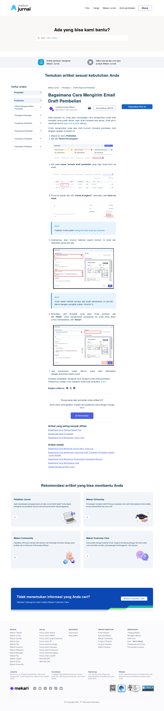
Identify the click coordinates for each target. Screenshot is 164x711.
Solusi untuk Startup (47, 633)
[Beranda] (20, 8)
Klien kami (131, 638)
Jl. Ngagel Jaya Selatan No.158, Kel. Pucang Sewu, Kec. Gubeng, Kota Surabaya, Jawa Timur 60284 (68, 676)
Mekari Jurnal (109, 8)
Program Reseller (105, 644)
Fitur (87, 8)
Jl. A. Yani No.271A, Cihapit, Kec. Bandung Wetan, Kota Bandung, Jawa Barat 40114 (101, 676)
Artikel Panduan (104, 647)
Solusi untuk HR (45, 641)
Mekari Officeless (17, 650)
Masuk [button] (145, 8)
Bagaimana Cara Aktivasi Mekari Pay (65, 430)
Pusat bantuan (103, 633)
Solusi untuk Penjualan (48, 647)
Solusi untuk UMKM (47, 636)
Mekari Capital (15, 659)
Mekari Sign (14, 641)
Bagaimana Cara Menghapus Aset (63, 463)
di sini (103, 381)
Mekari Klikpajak (16, 653)
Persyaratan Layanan (136, 647)
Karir (129, 641)
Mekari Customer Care (134, 598)
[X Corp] (71, 388)
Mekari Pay (14, 656)
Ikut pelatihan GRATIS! (104, 108)
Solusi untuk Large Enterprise (50, 638)
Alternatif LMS (44, 661)
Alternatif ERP (44, 659)
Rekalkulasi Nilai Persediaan (60, 434)
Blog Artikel (73, 636)
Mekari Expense (16, 647)
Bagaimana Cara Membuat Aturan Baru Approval (70, 448)
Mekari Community (105, 638)
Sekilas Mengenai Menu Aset (61, 467)
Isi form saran (82, 415)
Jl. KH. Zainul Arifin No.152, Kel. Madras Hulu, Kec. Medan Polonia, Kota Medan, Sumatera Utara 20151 (136, 676)
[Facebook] (67, 388)
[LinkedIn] (74, 388)
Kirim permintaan (127, 8)
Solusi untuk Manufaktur (48, 653)
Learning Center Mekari (65, 107)
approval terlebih (71, 123)
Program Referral (105, 641)
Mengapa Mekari (134, 636)
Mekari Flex (14, 644)
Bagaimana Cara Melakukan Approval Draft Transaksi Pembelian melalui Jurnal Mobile (81, 454)
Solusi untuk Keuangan (48, 644)
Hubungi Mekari (104, 636)
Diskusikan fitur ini (137, 106)
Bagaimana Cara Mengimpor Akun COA (66, 438)
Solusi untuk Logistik (47, 656)
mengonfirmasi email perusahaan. (89, 230)
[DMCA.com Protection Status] (148, 688)
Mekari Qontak (16, 638)
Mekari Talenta (16, 633)
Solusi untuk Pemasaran (48, 650)
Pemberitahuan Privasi (136, 644)
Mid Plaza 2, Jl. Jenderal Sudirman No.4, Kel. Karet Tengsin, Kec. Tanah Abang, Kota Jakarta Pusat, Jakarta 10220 (29, 676)
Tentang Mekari (134, 633)
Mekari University (17, 664)
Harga (96, 8)
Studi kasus (73, 633)
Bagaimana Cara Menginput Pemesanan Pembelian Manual (75, 459)
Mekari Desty (15, 661)
